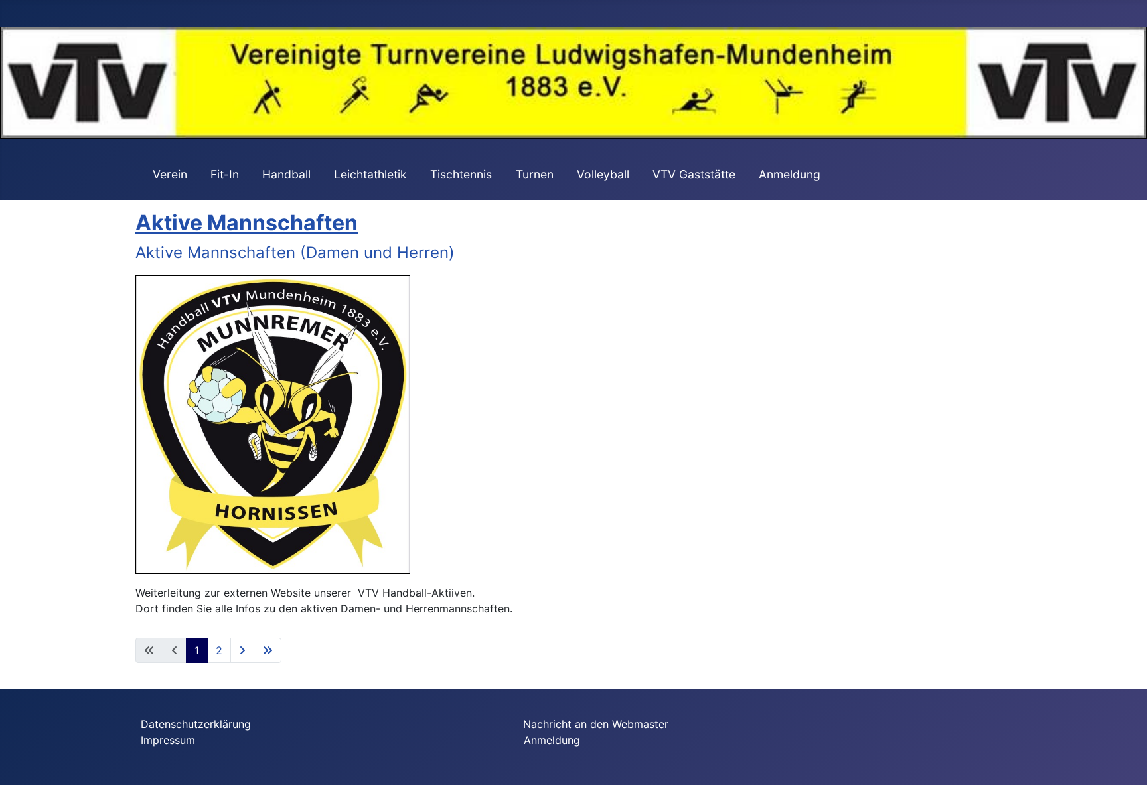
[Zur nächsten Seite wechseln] (242, 650)
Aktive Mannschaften (246, 223)
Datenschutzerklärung (196, 724)
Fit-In (224, 174)
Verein (170, 174)
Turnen (535, 174)
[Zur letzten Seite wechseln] (267, 650)
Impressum (168, 740)
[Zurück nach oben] (1123, 760)
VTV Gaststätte (693, 174)
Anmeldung (789, 174)
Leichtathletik (370, 174)
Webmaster (640, 724)
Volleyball (603, 174)
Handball (286, 174)
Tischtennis (461, 174)
